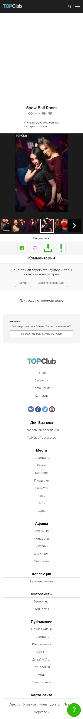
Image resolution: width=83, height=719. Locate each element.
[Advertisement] (41, 56)
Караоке (41, 473)
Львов (68, 704)
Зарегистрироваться (51, 283)
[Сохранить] (48, 248)
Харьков (29, 704)
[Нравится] (35, 248)
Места (41, 450)
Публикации (41, 622)
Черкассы (41, 712)
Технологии (41, 667)
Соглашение (41, 388)
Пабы (41, 503)
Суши (42, 511)
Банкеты (41, 488)
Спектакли (41, 553)
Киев (43, 704)
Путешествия (41, 682)
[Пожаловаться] (61, 248)
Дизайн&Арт (41, 659)
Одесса (14, 704)
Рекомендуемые (42, 581)
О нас (41, 372)
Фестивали (41, 561)
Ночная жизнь (41, 629)
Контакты (41, 395)
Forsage (54, 122)
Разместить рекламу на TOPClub (41, 333)
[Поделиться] (21, 248)
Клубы (41, 465)
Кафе (41, 495)
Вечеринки (41, 531)
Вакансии (41, 380)
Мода (42, 674)
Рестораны (42, 457)
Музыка (41, 652)
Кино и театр (41, 644)
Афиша (41, 523)
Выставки (41, 546)
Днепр (55, 704)
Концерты (41, 538)
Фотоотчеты (42, 594)
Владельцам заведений (41, 430)
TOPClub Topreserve (41, 437)
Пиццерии (41, 480)
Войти (23, 283)
